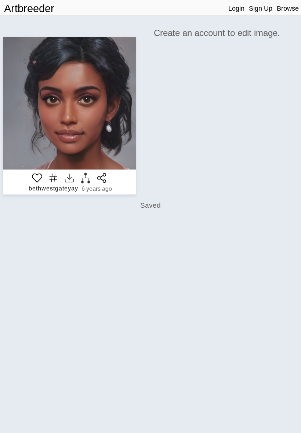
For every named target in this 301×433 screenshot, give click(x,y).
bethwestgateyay (53, 188)
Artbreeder (29, 8)
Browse (288, 8)
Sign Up (260, 8)
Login (236, 8)
